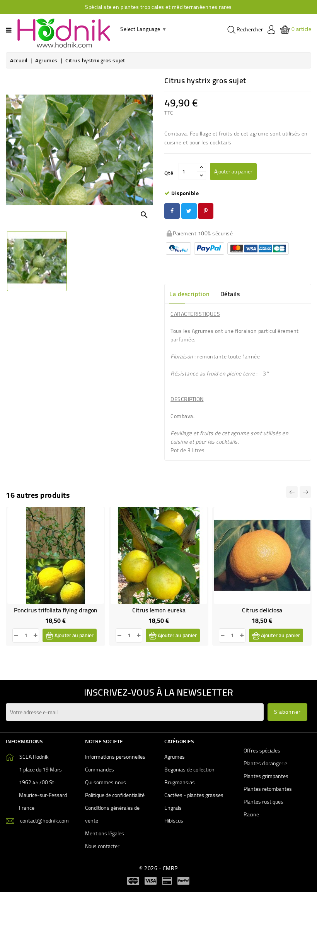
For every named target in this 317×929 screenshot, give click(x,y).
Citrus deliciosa (262, 610)
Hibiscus (173, 821)
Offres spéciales (262, 751)
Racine (251, 814)
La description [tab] (189, 294)
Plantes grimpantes (266, 776)
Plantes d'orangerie (265, 763)
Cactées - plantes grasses (193, 795)
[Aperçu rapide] (93, 535)
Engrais (173, 808)
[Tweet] (189, 211)
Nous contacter (102, 846)
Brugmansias (179, 782)
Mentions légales (104, 833)
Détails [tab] (230, 294)
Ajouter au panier (233, 171)
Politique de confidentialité (115, 795)
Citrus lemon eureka (159, 610)
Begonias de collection (189, 769)
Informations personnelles (115, 757)
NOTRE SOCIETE (104, 741)
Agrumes (174, 757)
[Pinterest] (205, 211)
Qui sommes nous (105, 782)
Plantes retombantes (268, 789)
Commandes (99, 769)
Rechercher (249, 30)
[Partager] (172, 211)
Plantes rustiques (263, 802)
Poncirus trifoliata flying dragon (55, 610)
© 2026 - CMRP (158, 868)
